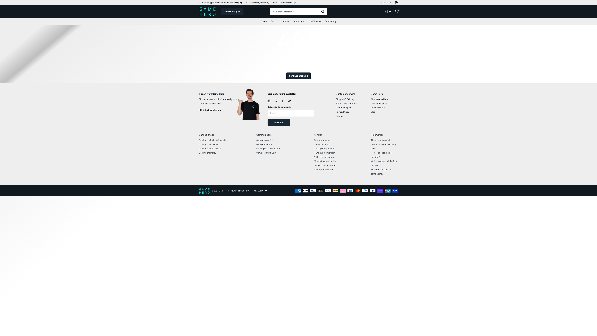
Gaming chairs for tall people (212, 140)
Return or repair (343, 107)
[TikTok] (289, 101)
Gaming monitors (322, 140)
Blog (373, 111)
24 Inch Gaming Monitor (325, 161)
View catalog (231, 11)
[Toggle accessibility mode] (396, 3)
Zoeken (323, 11)
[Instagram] (269, 101)
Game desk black (264, 144)
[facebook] (283, 101)
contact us (386, 2)
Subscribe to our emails (279, 107)
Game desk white (264, 140)
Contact (340, 116)
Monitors (284, 21)
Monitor (318, 134)
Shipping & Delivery (345, 99)
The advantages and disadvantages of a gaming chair (383, 144)
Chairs (264, 21)
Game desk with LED (266, 152)
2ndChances (315, 21)
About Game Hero (379, 99)
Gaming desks (264, 134)
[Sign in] (388, 11)
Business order (378, 107)
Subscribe (278, 122)
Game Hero (377, 93)
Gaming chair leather (209, 144)
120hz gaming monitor (324, 148)
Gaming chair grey (207, 152)
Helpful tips (377, 134)
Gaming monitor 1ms (323, 169)
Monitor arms (299, 21)
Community (330, 21)
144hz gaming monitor (324, 152)
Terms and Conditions (346, 103)
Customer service (345, 93)
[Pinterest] (276, 101)
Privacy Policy (342, 111)
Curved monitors (322, 144)
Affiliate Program (379, 103)
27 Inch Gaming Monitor (325, 165)
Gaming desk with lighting (268, 148)
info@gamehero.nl (212, 110)
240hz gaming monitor (324, 157)
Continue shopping (298, 76)
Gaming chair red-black (210, 148)
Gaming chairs (206, 134)
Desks (274, 21)
